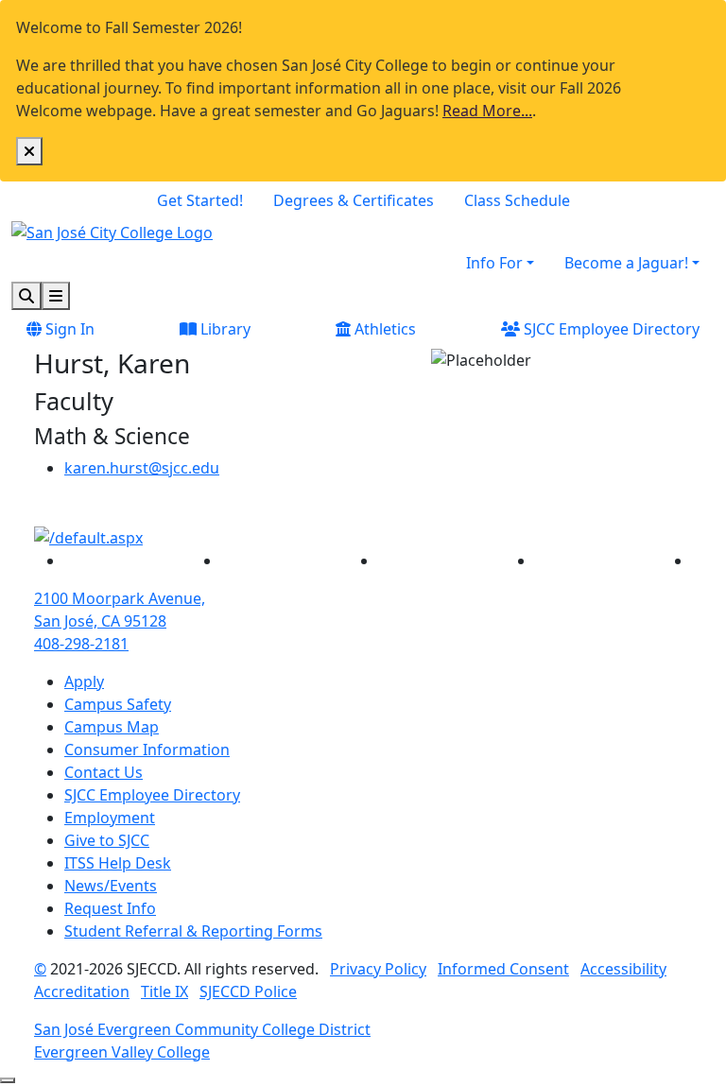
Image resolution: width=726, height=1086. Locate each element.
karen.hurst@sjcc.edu (141, 467)
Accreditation (82, 991)
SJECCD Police (248, 991)
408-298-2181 (81, 643)
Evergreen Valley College (122, 1052)
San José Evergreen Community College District (202, 1029)
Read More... (487, 110)
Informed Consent (503, 968)
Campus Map (111, 726)
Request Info (110, 908)
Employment (109, 817)
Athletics (383, 329)
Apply (84, 681)
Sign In (68, 329)
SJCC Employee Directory (610, 329)
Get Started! (200, 200)
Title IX (164, 991)
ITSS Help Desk (117, 863)
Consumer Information (147, 749)
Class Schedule (517, 200)
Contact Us (103, 772)
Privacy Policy (378, 968)
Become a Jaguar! (626, 262)
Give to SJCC (106, 840)
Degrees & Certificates (353, 200)
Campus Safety (117, 704)
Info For (494, 262)
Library (224, 329)
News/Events (110, 885)
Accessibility (623, 968)
